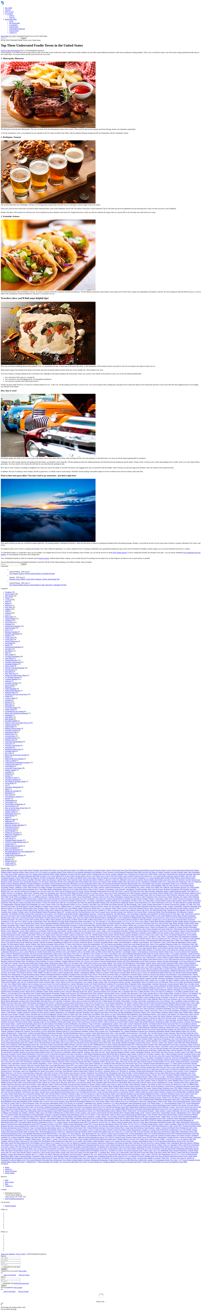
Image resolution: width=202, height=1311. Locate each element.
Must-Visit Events (164, 999)
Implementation (182, 967)
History (33, 935)
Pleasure (40, 955)
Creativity (112, 986)
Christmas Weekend (111, 900)
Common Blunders (11, 679)
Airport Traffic (179, 933)
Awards (3, 967)
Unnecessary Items (56, 1035)
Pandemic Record (82, 895)
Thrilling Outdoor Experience (112, 997)
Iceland (62, 993)
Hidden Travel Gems (84, 995)
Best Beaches (65, 904)
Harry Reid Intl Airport (137, 1041)
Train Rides (9, 717)
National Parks (10, 692)
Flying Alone (167, 931)
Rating (158, 1052)
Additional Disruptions (177, 970)
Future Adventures (95, 1024)
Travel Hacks (147, 1016)
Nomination (39, 914)
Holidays (8, 636)
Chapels (60, 972)
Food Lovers (82, 1029)
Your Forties (174, 1044)
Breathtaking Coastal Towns (66, 1016)
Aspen (88, 965)
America (93, 946)
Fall (103, 883)
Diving (87, 976)
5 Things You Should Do (105, 914)
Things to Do (173, 982)
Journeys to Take (110, 1014)
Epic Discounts (174, 1048)
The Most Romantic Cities (132, 904)
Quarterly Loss (11, 908)
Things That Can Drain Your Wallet (83, 1001)
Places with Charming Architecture (16, 713)
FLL (69, 1048)
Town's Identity (54, 1006)
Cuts (125, 929)
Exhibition (46, 959)
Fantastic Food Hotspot (55, 1024)
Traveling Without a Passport (115, 1037)
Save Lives (90, 955)
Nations (104, 970)
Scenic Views (26, 989)
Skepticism (28, 942)
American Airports (172, 876)
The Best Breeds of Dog (86, 912)
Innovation (66, 883)
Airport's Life (71, 887)
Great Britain (9, 766)
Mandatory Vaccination (42, 883)
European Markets (191, 972)
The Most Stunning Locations (183, 902)
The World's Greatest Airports (134, 1003)
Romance (145, 952)
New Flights (155, 887)
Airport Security (87, 1044)
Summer (8, 776)
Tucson (22, 1029)
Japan (73, 988)
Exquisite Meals (125, 972)
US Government (97, 933)
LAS (78, 870)
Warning (117, 935)
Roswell (24, 927)
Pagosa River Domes (32, 1050)
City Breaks (30, 1005)
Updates (36, 980)
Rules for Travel (68, 889)
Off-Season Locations (125, 967)
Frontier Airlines (87, 919)
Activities (127, 982)
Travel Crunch (103, 893)
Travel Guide (9, 594)
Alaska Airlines (27, 1022)
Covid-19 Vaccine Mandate (44, 895)
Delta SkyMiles (89, 1050)
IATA (94, 876)
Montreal (169, 1016)
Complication (99, 900)
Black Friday (9, 617)
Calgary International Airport (87, 1046)
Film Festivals (127, 1025)
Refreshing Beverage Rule (177, 1003)
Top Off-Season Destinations (113, 1003)
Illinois (48, 936)
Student (186, 940)
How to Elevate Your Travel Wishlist (13, 1006)
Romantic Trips (28, 936)
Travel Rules (9, 802)
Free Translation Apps (52, 893)
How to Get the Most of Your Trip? (16, 808)
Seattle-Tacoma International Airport (13, 1046)
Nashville (80, 1052)
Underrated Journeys (8, 946)
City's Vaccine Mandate (128, 887)
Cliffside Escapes (31, 1046)
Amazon (9, 893)
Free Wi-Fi (9, 970)
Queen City (92, 923)
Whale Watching (106, 1056)
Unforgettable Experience (128, 1027)
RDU (61, 959)
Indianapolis (66, 1005)
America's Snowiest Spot (151, 974)
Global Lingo (9, 865)
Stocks (35, 899)
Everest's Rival (36, 989)
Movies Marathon (192, 1018)
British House (87, 980)
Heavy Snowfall (129, 906)
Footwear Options (97, 1022)
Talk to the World (65, 893)
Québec (163, 1016)
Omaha (83, 874)
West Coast (40, 950)
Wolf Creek (151, 889)
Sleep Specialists (170, 1020)
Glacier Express (190, 997)
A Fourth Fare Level (158, 919)
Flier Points (100, 969)
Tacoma (78, 876)
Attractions (181, 874)
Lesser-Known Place (78, 978)
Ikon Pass (67, 1050)
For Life (128, 921)
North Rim (115, 1056)
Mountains (8, 706)
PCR (116, 876)
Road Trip (110, 925)
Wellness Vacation (31, 955)
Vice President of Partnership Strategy (66, 914)
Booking (34, 1003)
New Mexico (17, 927)
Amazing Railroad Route (125, 980)
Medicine (155, 999)
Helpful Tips (29, 878)
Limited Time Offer (24, 988)
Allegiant (17, 904)
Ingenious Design (167, 1012)
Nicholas (114, 881)
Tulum (11, 1041)
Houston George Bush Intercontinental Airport (35, 1052)
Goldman (40, 899)
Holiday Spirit (102, 1020)
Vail (91, 965)
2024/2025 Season (77, 1050)
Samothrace (162, 1027)
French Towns (90, 957)
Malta (108, 1027)
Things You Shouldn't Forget (135, 969)
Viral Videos (9, 658)
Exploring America (137, 1010)
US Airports (90, 900)
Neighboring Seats (119, 933)
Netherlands (196, 1056)
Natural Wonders (10, 810)
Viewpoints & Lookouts (13, 796)
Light (8, 1012)
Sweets (107, 912)
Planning (181, 923)
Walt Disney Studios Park (157, 1050)
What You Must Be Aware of (191, 969)
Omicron (8, 681)
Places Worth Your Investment (54, 1044)
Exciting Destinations (70, 1024)
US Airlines (94, 893)
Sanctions (176, 885)
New (139, 881)
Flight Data (177, 893)
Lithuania (145, 1025)
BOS (97, 1048)
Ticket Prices (189, 914)
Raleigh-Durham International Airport (167, 965)
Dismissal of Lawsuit (129, 895)
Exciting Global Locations (46, 1012)
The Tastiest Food (47, 929)
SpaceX (124, 927)
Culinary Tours (118, 1024)
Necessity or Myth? (93, 1008)
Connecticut (97, 991)
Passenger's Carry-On (186, 881)
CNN (18, 972)
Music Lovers (97, 980)
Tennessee (87, 1052)
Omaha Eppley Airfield (25, 1033)
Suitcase (63, 1041)
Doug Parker (17, 980)
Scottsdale (67, 1029)
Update (76, 889)
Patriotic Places (190, 957)
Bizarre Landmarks (20, 970)
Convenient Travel (143, 925)
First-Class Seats (128, 881)
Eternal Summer (25, 1018)
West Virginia (146, 929)
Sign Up (12, 17)
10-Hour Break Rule (8, 889)
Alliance (109, 899)
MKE (48, 919)
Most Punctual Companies (139, 893)
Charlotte (73, 967)
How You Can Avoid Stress (108, 967)
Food (45, 899)
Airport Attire (68, 1042)
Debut (112, 1054)
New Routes (57, 887)
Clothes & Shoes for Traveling (113, 1022)
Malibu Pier (170, 1027)
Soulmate (37, 936)
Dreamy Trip (80, 989)
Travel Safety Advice (94, 931)
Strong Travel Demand (180, 988)
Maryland (44, 1001)
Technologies (50, 878)
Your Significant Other (92, 989)
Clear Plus (78, 1044)
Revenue (184, 887)
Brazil (19, 986)
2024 (120, 1018)
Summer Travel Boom (26, 925)
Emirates (134, 946)
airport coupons (44, 558)
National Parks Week (40, 921)
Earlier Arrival (113, 995)
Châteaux (25, 986)
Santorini (108, 959)
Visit (196, 944)
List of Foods (112, 893)
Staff (38, 1056)
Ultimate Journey (181, 1037)
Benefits (82, 1027)
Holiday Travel (59, 895)
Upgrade (50, 978)
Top (91, 969)
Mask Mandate (84, 914)
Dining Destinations (28, 1054)
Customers (4, 1058)
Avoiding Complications (44, 948)
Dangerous (60, 927)
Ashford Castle (65, 1006)
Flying (20, 993)
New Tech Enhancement (179, 1039)
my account (9, 14)
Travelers (62, 891)
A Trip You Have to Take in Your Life (165, 917)
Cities (190, 872)
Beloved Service (158, 959)
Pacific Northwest (47, 989)
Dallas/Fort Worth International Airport (23, 1044)
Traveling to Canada (179, 1016)
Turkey (163, 936)
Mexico (69, 953)
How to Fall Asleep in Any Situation (69, 1018)
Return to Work (138, 919)
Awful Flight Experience (148, 961)
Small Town (160, 988)
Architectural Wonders (92, 999)
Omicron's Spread (102, 906)
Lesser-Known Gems (129, 1006)
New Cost (149, 1048)
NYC (165, 881)
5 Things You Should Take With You (53, 902)
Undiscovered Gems (12, 764)
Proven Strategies (177, 1050)
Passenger (74, 880)
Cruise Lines (9, 637)
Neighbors (175, 931)
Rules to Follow (164, 953)
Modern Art (151, 950)
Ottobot (196, 899)
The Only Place (175, 914)
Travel (97, 912)
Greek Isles (59, 1003)
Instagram (56, 999)
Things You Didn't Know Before (16, 675)
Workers (41, 963)
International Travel (11, 814)
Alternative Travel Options (91, 953)
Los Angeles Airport (54, 872)
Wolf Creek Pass (14, 1018)
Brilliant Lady (179, 1056)
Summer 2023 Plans (123, 961)
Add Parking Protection (17, 29)
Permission (147, 919)
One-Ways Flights (101, 1001)
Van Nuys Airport (157, 1042)
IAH (52, 1052)
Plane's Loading (169, 891)
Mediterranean (162, 946)
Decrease (19, 908)
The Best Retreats (45, 1042)
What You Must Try (55, 1020)
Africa (193, 1003)
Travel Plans (11, 972)
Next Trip (83, 899)
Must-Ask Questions (69, 995)
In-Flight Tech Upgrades (145, 1054)
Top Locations (112, 970)
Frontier (30, 910)
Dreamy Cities (156, 1014)
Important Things (31, 1024)
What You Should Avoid (149, 982)
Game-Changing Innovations (99, 1012)
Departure (4, 961)
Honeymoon (42, 1037)
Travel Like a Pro (128, 999)
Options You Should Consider (124, 955)
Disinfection (160, 902)
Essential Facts (143, 1031)
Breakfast (124, 883)
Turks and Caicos (6, 1014)
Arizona (36, 984)
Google (37, 925)
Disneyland (189, 870)
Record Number (142, 899)
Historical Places (92, 1010)
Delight (40, 972)
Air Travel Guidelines (54, 961)
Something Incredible (162, 1022)
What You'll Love (100, 1018)
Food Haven (144, 1005)
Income (143, 970)
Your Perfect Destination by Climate (19, 1008)
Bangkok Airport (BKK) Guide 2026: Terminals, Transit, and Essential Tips (34, 579)
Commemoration (106, 1024)
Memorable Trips (6, 1035)
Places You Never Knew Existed (16, 755)
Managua (169, 944)
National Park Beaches (12, 690)
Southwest (11, 961)
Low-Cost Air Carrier (44, 891)
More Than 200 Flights (100, 904)
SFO (102, 944)
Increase (66, 969)
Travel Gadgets (25, 1020)
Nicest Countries (48, 955)
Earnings (170, 988)
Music (7, 789)
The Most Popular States (88, 1035)
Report (100, 935)
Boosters (152, 891)
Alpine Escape (44, 1050)
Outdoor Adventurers (39, 970)
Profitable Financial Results (31, 933)
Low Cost (13, 891)
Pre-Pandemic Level (24, 895)
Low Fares (106, 919)
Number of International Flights (16, 899)
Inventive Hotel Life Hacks (105, 923)
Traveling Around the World (87, 938)
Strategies (98, 997)
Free (156, 980)
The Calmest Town (66, 940)
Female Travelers (44, 982)
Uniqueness (16, 1020)
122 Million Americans (39, 897)
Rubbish (73, 952)
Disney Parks (9, 666)
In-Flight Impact (71, 1008)
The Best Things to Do (51, 917)
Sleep (197, 997)
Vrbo (185, 1050)
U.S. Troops (150, 878)
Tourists (86, 891)
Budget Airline (20, 1050)
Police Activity (93, 889)
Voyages (4, 1052)
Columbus (74, 1029)
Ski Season (8, 651)
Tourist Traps (9, 844)
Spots (120, 950)
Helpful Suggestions (142, 1037)
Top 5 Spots (151, 902)
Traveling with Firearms (13, 662)
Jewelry (84, 927)
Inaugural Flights (191, 995)
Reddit (139, 1006)
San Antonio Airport (167, 933)
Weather (34, 1008)
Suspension (170, 963)
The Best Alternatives (129, 965)
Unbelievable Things (64, 1022)
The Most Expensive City (116, 921)
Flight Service (191, 948)
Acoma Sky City (110, 940)
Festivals (60, 1014)
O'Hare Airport (67, 872)
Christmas (8, 620)
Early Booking (115, 1027)
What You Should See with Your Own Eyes (64, 1027)
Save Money (93, 880)
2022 (70, 899)
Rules (179, 969)
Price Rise (142, 1048)
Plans (77, 910)
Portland (120, 878)
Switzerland (119, 1029)
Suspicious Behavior (8, 885)
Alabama (170, 989)
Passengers (150, 897)
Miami (46, 963)
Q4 (163, 904)
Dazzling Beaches (93, 967)
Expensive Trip (18, 881)
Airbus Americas (176, 900)
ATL (26, 1042)
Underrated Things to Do (104, 988)
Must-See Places (181, 1033)
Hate (132, 991)
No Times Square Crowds (151, 900)
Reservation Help (11, 19)
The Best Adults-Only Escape (77, 931)
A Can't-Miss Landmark (181, 991)
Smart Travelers (148, 993)
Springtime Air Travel (39, 978)
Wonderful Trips (148, 923)
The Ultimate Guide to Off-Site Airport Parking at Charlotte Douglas (32, 573)
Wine (132, 936)
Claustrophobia (136, 982)
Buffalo (3, 950)
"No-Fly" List (12, 910)
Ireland (145, 959)
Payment (128, 923)
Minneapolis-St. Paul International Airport (26, 974)
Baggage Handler (181, 891)
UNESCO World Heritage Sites (15, 842)
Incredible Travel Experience (128, 1033)
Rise (142, 891)
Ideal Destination (164, 1044)
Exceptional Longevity (189, 1024)
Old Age (23, 982)
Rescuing (38, 880)
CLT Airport (65, 967)
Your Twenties (6, 1039)
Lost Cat (178, 883)
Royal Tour (151, 1029)
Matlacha (152, 988)
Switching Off (111, 984)
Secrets (107, 874)
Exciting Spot (182, 982)
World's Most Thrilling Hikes (183, 1012)
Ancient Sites (137, 976)
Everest (49, 984)
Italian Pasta (183, 984)
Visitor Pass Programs (48, 880)
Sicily (129, 1016)
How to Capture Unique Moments (137, 988)
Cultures (138, 1018)
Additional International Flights (136, 953)
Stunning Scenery (59, 991)
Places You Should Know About (111, 999)
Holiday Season (165, 900)
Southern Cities (100, 1005)
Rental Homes (10, 815)
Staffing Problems (132, 933)
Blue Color (16, 916)
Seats (10, 916)
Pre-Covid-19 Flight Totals (163, 923)
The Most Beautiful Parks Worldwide (162, 910)
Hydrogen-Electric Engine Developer (92, 940)
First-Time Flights (118, 1039)
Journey (154, 963)
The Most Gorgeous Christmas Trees (182, 1022)
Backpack (173, 974)
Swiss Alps (60, 1050)
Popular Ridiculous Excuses (93, 916)
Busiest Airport (80, 965)
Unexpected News (87, 1018)
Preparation (56, 993)
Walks (149, 999)
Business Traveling (11, 632)
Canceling (44, 906)
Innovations (9, 671)
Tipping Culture (10, 812)
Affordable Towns (179, 989)
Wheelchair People (86, 993)
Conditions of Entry (20, 887)
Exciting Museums (95, 917)
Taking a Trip (106, 931)
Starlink (175, 921)
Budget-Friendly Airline (31, 1058)
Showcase (56, 1041)
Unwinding (97, 942)
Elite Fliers (173, 969)
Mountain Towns (27, 940)
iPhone (94, 883)
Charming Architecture (76, 935)
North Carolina (81, 967)
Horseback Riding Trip (14, 948)
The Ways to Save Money (140, 921)
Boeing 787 (60, 912)
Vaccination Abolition (45, 887)
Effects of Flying (41, 1031)
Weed (98, 936)
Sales (7, 653)
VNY (165, 1042)
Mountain (18, 989)
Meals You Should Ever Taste (153, 931)
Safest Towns (76, 897)
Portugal (47, 946)
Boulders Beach (6, 991)
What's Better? (126, 1001)
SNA (109, 1042)
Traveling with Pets (11, 683)
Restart (143, 944)
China (37, 1005)
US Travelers (62, 900)
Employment (33, 963)
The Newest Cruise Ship (157, 1056)
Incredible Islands (11, 738)
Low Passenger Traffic (108, 908)
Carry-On (55, 1037)
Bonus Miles (137, 872)
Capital (190, 953)
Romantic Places (164, 1035)
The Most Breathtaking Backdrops (129, 1012)
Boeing (29, 899)
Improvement (157, 904)
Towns (99, 946)
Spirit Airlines (98, 919)
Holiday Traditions (129, 1018)
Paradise (151, 989)
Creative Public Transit (64, 976)
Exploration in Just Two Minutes (64, 989)
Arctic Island (171, 950)
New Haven (88, 991)
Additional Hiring (144, 946)
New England (140, 938)
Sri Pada (190, 1027)
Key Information (75, 927)
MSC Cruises (191, 1050)
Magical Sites (54, 959)
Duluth (140, 1027)
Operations (194, 952)
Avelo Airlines (194, 895)
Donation (78, 955)
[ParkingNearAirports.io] (14, 4)
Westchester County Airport (102, 1041)
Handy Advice (194, 1014)
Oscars (50, 1041)
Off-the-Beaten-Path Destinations (127, 1014)
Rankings (88, 933)
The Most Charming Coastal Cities (177, 980)
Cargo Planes (43, 889)
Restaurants (56, 899)
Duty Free (175, 1008)
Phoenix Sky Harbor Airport (46, 935)
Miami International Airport (97, 1054)
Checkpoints (85, 906)
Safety (125, 1024)
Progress (17, 942)
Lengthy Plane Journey (143, 1042)
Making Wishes (181, 1031)
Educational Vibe (11, 732)
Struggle (142, 978)
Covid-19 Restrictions (124, 917)
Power (83, 933)
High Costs (100, 876)
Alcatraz (81, 1005)
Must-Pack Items (141, 1044)
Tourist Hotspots (179, 978)
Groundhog (30, 880)
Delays (3, 899)
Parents (182, 957)
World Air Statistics (102, 878)
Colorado (130, 876)
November (18, 889)
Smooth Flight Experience (39, 1020)
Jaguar (150, 959)
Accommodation (56, 995)
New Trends (9, 654)
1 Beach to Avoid (188, 938)
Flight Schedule (133, 1048)
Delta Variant (45, 885)
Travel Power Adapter (165, 897)
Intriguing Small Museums (18, 1027)
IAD (100, 1050)
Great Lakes (5, 1041)
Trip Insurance (10, 670)
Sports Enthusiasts (160, 986)
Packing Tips (79, 961)
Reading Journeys (82, 1016)
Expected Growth (191, 950)
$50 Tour (178, 1024)
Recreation (85, 959)
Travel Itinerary (83, 1024)
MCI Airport (78, 980)
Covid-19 (8, 600)
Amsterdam (188, 1056)
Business (18, 961)
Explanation (125, 974)
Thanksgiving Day (11, 660)
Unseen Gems (89, 1005)
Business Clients (38, 893)
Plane (64, 880)
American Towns (29, 1031)
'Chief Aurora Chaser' (14, 1048)
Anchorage (135, 1005)
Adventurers (153, 1024)
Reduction (182, 948)
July (171, 995)
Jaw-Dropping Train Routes (63, 929)
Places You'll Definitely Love (38, 986)
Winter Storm (134, 978)
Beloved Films (59, 944)
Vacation (197, 961)
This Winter (5, 897)
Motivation (87, 963)
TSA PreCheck (43, 881)
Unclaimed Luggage (145, 933)
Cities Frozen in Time (109, 980)
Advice (82, 988)
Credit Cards (9, 863)
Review (71, 970)
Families (171, 957)
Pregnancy (14, 876)
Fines (156, 897)
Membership (98, 1044)
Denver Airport (113, 938)
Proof (80, 919)
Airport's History (11, 933)
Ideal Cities (18, 1003)
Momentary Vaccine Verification (81, 883)
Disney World (5, 876)
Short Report (19, 976)
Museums (8, 687)
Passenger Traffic (70, 895)
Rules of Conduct (157, 872)
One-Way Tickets (104, 1052)
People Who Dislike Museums (145, 1022)
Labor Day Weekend (119, 880)
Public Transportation (144, 984)
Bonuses (122, 872)
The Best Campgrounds (35, 927)
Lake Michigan (163, 982)
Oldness (129, 1005)
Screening (92, 906)
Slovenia (90, 1029)
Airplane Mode (168, 993)
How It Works (107, 1044)
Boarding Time (120, 923)
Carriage (90, 927)
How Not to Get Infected (168, 935)
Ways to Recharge (84, 1022)
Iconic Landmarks (11, 848)
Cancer (84, 955)
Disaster (76, 972)
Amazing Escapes (160, 1005)
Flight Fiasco (79, 1003)
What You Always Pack (71, 1035)
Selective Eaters (154, 1037)
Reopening (93, 891)
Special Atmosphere (47, 944)
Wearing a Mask (43, 908)
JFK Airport (9, 596)
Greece (9, 931)
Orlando (196, 870)
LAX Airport (43, 872)
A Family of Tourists (112, 910)
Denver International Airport (94, 1042)
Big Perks (19, 1022)
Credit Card (173, 1046)
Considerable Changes (129, 952)
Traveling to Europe (174, 946)
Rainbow (146, 942)
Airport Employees (11, 641)
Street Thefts (165, 929)
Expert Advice (89, 1003)
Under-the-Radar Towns (111, 993)
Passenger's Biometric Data (192, 906)
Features (182, 876)
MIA (108, 1054)
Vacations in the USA (25, 874)
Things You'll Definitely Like (10, 982)
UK (176, 997)
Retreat (184, 1005)
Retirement (8, 793)
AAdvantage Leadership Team (140, 914)
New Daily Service (57, 957)
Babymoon (21, 876)
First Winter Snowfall (116, 904)
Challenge (32, 931)
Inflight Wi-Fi (59, 876)
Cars (72, 885)
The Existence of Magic (70, 919)
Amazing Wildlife (78, 916)
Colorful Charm (82, 1039)
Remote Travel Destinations (138, 902)
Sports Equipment (28, 889)
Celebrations (181, 1018)
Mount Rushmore (192, 1042)
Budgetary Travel (101, 872)
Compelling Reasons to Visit (158, 1025)
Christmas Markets (112, 1018)
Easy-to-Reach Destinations (47, 1014)
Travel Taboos (110, 1005)
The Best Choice (160, 950)
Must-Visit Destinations (182, 936)
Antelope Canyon (27, 984)
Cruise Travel (127, 1050)
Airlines (7, 609)
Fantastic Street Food (136, 931)
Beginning (103, 965)
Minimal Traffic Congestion (22, 1035)
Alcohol (123, 936)
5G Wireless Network (12, 677)
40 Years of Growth (81, 923)
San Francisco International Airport (116, 944)
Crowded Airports (194, 986)
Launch (124, 908)
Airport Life (143, 874)
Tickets (160, 881)
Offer (94, 969)
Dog (101, 948)
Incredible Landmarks (68, 974)
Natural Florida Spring (57, 1046)
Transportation (10, 800)
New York (8, 607)
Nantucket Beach (32, 982)
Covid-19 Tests (109, 876)
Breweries (25, 963)
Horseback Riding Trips (13, 749)
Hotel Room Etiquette (55, 1033)
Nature (7, 598)
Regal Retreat (75, 1006)
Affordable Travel (29, 993)
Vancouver (130, 1020)
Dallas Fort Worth (86, 870)
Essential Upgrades (176, 1054)
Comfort (18, 1024)
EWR (179, 1042)
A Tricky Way (9, 923)
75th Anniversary (101, 899)
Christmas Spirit (38, 1022)
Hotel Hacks (47, 995)
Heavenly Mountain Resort (75, 991)
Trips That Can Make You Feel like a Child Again (89, 929)
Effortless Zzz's (6, 999)
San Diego (164, 1046)
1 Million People (65, 906)
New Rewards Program (161, 1048)
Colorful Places (68, 933)
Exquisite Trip (172, 1029)
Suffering (43, 961)
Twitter (35, 972)
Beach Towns (66, 978)
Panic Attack (164, 908)
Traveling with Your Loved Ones (16, 694)
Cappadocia (170, 936)
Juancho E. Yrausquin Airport (133, 1035)
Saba (120, 1035)
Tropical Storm (106, 881)
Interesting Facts (89, 872)
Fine (136, 881)
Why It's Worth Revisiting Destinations (39, 999)
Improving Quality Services (88, 910)
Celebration (91, 899)
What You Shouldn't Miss (154, 969)
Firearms (151, 899)
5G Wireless (127, 899)
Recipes (83, 1020)
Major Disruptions (130, 984)
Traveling (8, 649)
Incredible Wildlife (11, 721)
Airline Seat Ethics (189, 1001)
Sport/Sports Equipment (13, 647)
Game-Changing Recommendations (154, 1006)
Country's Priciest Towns (111, 957)
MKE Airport (179, 963)
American (95, 897)
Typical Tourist (46, 1025)
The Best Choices (94, 1016)
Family (174, 1018)
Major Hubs (56, 948)
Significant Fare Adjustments (117, 1020)
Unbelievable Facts (98, 874)
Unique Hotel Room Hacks (101, 1033)
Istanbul (172, 1031)
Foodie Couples (98, 982)
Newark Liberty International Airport (77, 1056)
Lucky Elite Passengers (171, 959)
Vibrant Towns (72, 1039)
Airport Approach (173, 984)
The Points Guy (11, 967)
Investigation (175, 889)
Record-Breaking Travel (20, 969)
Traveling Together (176, 872)
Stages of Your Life (193, 1037)
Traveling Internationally (170, 961)
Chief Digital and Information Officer (178, 942)
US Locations (175, 953)
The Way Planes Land (116, 906)
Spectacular (163, 984)
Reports (143, 885)
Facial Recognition (141, 889)
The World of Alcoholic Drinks (15, 781)
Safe (2, 963)
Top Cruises (12, 965)
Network (30, 972)
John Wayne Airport (130, 878)
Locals (29, 967)
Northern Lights (23, 912)
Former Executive (7, 980)
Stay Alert (40, 1044)
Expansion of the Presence (63, 916)
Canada (143, 904)
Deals (96, 1052)
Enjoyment (70, 1054)
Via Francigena (12, 993)
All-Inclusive (185, 944)
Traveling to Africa (103, 1006)
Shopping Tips (178, 897)
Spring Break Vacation (30, 997)
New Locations (96, 1025)
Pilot (181, 889)
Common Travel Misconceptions (49, 997)
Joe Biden (193, 889)
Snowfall (4, 906)
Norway (52, 1003)
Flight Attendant (180, 910)
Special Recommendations (14, 742)
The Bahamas (30, 961)
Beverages (137, 989)
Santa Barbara (142, 1046)
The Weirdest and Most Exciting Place (22, 914)
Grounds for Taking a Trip (182, 993)
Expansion (19, 965)
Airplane (14, 912)
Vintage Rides (39, 1006)
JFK (129, 870)
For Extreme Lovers (159, 895)
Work (107, 902)
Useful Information (86, 1041)
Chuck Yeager (21, 959)
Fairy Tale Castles (72, 946)
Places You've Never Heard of (64, 955)
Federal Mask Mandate (157, 921)
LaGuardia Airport (179, 870)
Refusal (102, 902)
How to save (9, 12)
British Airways (69, 910)
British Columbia (146, 1020)
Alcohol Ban (27, 881)
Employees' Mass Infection (10, 902)
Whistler (137, 1020)
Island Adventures (179, 995)
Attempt (159, 961)
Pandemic (18, 885)
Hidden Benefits (69, 1044)
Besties (17, 946)
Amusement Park (172, 874)
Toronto (149, 904)
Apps (7, 601)
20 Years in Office (140, 897)
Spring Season (5, 1024)
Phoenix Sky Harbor (36, 952)
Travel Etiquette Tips (73, 902)
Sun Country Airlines (143, 887)
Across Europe (10, 736)
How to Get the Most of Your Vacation (120, 976)
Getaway (181, 997)
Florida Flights (189, 923)
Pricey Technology (78, 999)
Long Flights (90, 997)
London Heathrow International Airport (33, 916)
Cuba (187, 895)
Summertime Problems (27, 957)
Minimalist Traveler (82, 984)
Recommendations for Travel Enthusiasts (18, 851)
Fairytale (104, 976)
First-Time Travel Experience (16, 1005)
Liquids (36, 923)
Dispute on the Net (72, 891)
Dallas (164, 876)
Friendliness (45, 1056)
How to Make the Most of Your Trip (146, 991)
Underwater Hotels (154, 912)
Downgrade (57, 978)
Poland (59, 936)
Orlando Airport (6, 872)
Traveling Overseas (11, 730)
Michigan (172, 1037)
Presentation (191, 916)
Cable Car (80, 952)
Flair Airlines (21, 891)
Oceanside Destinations (112, 883)
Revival (182, 959)
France (82, 957)
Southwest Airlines (34, 885)
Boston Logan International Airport (83, 1048)
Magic (13, 1024)
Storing (3, 908)
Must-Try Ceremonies (18, 999)
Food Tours (183, 961)
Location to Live (94, 978)
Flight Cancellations (20, 897)
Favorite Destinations (59, 1039)
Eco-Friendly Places (72, 1041)
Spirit (35, 910)
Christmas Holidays (11, 664)
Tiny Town (7, 984)
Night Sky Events (55, 1056)
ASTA (173, 880)
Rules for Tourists (153, 953)
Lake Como (181, 999)
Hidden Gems (9, 836)
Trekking (196, 1012)
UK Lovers (104, 953)
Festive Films (10, 1025)
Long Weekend (128, 912)
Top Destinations (38, 946)
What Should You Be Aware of (184, 929)
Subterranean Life (11, 823)
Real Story (14, 1039)
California (120, 874)
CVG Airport (25, 900)
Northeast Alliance (129, 916)
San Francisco (55, 988)
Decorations (94, 1020)
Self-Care (75, 1022)
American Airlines (18, 872)
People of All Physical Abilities (132, 997)
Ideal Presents (162, 1024)
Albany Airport (106, 870)
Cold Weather (171, 1014)
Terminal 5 (50, 916)
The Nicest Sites (59, 986)
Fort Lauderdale (160, 944)
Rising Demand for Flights (73, 921)
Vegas (168, 974)
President (186, 889)
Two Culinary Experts (25, 921)
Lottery (81, 963)
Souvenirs (63, 917)
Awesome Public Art (114, 974)
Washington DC (11, 1033)
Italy (171, 929)
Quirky (151, 908)
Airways (89, 876)
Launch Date (169, 1056)
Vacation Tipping (123, 995)
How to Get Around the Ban (24, 923)
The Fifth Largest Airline (45, 910)
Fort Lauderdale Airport (71, 881)
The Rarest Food (164, 914)
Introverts (79, 944)
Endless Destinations (38, 1018)
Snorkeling (8, 715)
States (185, 872)
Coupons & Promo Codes (9, 988)
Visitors (122, 1056)
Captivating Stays (65, 999)
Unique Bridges (156, 1012)
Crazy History (123, 925)
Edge (105, 982)
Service (113, 948)
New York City (77, 953)
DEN (105, 1042)
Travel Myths (9, 783)
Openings (174, 999)
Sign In (11, 15)
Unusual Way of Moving (127, 910)
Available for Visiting (175, 927)
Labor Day (8, 743)
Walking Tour (71, 917)
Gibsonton (10, 1031)
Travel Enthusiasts (145, 1014)
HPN (113, 1041)
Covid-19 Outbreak (45, 967)
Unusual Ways (186, 946)
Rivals (22, 942)
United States (91, 878)
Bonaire (15, 1014)
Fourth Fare (64, 899)
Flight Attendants (10, 689)
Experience (49, 942)
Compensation (84, 972)
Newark (152, 870)
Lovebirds (11, 989)
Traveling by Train (154, 936)
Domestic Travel (149, 1052)
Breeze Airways (95, 976)
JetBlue (120, 881)
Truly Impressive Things (158, 942)
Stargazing (196, 902)
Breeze (83, 876)
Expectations (87, 921)
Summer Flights (147, 1039)
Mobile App (132, 925)
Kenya (188, 1003)
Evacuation (113, 878)
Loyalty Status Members (164, 916)
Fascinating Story (185, 1048)
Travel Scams (9, 685)
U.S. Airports (75, 906)
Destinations (127, 950)
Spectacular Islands (126, 959)
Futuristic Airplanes (39, 942)
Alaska (29, 970)
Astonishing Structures (74, 1012)
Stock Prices (137, 891)
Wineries (107, 936)
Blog (7, 36)
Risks (120, 899)
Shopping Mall (31, 876)
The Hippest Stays (183, 1014)
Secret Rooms (153, 893)
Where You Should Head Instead (153, 972)
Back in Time (158, 993)
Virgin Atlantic (29, 976)
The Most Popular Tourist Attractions (163, 1033)
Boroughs (34, 1014)
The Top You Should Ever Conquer (64, 984)
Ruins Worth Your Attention (14, 759)
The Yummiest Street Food (189, 965)
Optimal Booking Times (24, 1010)
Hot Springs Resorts (129, 986)
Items (146, 1008)
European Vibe (75, 993)
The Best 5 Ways (136, 900)
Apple (99, 883)
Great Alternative (83, 969)
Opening (182, 904)
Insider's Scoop (34, 1042)
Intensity (14, 1012)
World (66, 970)
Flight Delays (83, 889)
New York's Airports (97, 887)
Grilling (38, 1025)
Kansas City (64, 980)
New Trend (55, 891)
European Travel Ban (193, 874)
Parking (177, 878)
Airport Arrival (110, 1035)
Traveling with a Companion (120, 991)
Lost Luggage (88, 982)
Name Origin (10, 976)
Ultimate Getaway (25, 1014)
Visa (134, 1050)
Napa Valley (141, 965)
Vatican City (95, 995)
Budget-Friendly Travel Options (104, 1029)
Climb (26, 931)
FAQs (11, 21)
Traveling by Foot (11, 778)
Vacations (8, 592)
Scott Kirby (189, 970)
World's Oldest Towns (166, 952)
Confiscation (159, 899)
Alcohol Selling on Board (185, 908)
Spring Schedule (71, 948)
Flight (171, 908)
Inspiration (154, 914)
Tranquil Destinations (59, 1008)
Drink (129, 936)
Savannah (12, 1054)
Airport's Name (26, 935)
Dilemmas (182, 1008)
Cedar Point (162, 874)
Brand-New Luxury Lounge (19, 952)
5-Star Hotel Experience (58, 1054)
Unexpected (120, 984)
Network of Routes (80, 970)
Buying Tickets (22, 910)
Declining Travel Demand (110, 946)
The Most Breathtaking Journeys (73, 1033)
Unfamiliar (155, 984)
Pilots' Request (33, 887)
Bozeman (114, 1052)
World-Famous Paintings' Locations (180, 1006)
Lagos (198, 1054)
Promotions (129, 872)
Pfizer (121, 891)
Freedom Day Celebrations (113, 927)
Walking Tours (10, 740)
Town (86, 935)
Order (129, 993)
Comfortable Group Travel (155, 1001)
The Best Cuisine (191, 959)
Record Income (108, 935)
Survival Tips (146, 872)
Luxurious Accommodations (103, 955)
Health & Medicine (11, 853)
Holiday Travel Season (114, 963)
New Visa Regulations (112, 1031)
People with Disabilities (154, 885)
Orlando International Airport (122, 1044)
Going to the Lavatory (152, 935)
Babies (146, 870)
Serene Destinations (43, 1035)
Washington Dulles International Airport (31, 1039)
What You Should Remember (90, 902)
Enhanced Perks (150, 916)
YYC (99, 1046)
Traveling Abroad (116, 912)
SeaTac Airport (70, 876)
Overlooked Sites (78, 976)
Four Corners (30, 1006)
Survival (142, 935)
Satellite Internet (65, 923)
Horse (24, 948)
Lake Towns (9, 838)
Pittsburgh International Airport (53, 969)
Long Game (122, 953)
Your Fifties (190, 1052)
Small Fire (197, 881)
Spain (80, 880)
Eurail (67, 993)
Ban (177, 904)
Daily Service (150, 944)
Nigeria (3, 1056)
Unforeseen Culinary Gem (188, 1044)
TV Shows (68, 944)
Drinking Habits (110, 989)
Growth (187, 933)
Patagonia (194, 993)
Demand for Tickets (97, 885)
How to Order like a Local (125, 989)
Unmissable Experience (175, 1041)
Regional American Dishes (71, 1020)
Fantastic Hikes (141, 950)
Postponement (102, 891)
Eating (25, 967)
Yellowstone (165, 925)
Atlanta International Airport (15, 1042)
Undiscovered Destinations (122, 942)
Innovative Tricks (137, 993)
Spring (29, 978)
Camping (8, 700)
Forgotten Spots (10, 751)
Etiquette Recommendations (160, 970)
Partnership (140, 895)
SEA (198, 1044)
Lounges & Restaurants (112, 887)
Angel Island (74, 1005)
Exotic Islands (20, 1025)
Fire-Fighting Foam (148, 883)
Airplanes (8, 624)
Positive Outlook (155, 925)
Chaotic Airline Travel (53, 904)
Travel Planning (10, 831)
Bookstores (23, 950)
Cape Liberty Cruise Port (111, 1050)
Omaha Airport (37, 874)
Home (3, 36)
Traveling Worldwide (41, 938)
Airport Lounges (10, 725)
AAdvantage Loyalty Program (115, 889)
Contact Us (13, 32)
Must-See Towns (136, 972)
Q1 (165, 988)
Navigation (184, 986)
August (145, 997)
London (47, 988)
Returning (145, 906)
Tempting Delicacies (68, 961)
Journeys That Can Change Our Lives (17, 723)
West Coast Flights (17, 997)
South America (114, 972)
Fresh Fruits (113, 1012)
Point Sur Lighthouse (165, 991)
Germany (15, 963)
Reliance (167, 1001)
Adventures (9, 747)
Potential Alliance (125, 946)
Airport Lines (31, 948)
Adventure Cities (81, 1010)
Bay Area (19, 978)
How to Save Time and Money (169, 1010)
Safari (7, 817)
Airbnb (24, 1003)
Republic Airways (188, 883)
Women (167, 995)
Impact (40, 976)
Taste (182, 914)
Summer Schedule (151, 978)
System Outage (136, 970)
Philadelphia (10, 950)
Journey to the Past (105, 1010)
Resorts (7, 798)
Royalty (144, 1029)
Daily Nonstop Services (37, 919)
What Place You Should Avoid (175, 972)
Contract (130, 927)
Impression (183, 953)
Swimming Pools (99, 1037)
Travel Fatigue (81, 997)
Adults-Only (177, 944)
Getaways (133, 1046)
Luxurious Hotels (69, 1003)
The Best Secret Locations (143, 955)
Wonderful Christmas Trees (66, 965)
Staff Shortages (98, 927)
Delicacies (190, 961)
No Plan (93, 988)
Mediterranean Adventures (14, 846)
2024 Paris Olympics (167, 1052)
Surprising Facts (133, 874)
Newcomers (115, 959)
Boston (3, 883)
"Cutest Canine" (93, 948)
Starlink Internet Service (142, 927)
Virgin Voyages (143, 1056)
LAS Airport (96, 870)
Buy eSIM (8, 8)
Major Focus (164, 1037)
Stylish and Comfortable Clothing (65, 1052)
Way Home (54, 946)
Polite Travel (100, 1035)
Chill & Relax (9, 726)
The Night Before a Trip (122, 914)
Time (117, 1035)
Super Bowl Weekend (31, 965)
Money (145, 912)
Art (6, 785)
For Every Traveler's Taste (84, 904)
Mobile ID (131, 929)
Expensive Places (173, 948)
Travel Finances (10, 806)
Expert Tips (156, 1016)
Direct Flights (161, 963)
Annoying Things (82, 917)
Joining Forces (59, 910)
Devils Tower (5, 1044)
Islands (15, 895)
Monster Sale (5, 891)
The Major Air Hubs (50, 972)
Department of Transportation (27, 1056)
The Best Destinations (12, 656)
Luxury (145, 936)
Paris (116, 891)
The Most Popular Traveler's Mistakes (28, 906)
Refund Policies (11, 1056)
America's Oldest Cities (70, 1014)
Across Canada (10, 698)
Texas (53, 876)
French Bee (111, 891)
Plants (102, 936)
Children (165, 957)
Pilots (23, 961)
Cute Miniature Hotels (97, 959)
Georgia (18, 1054)
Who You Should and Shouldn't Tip (141, 995)
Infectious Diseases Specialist (40, 900)
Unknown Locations (102, 972)
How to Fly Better (147, 967)
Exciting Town (121, 969)
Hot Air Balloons (37, 1010)
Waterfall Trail (156, 929)
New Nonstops (31, 891)
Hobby (52, 982)
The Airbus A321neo (22, 919)
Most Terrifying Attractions (176, 895)
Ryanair (60, 881)
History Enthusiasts (123, 970)
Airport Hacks (153, 952)
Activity (58, 982)
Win (136, 929)
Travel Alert (9, 639)
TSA (33, 895)
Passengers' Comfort (77, 925)
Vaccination (9, 643)
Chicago (43, 936)
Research (145, 976)
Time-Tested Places (85, 1014)
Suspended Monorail (40, 1033)
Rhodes (48, 1037)
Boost (63, 982)
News (7, 630)
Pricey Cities (114, 1033)
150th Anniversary (186, 925)
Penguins (189, 989)
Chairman (25, 980)
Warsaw (54, 936)
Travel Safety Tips (145, 1033)
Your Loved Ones (137, 923)
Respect (134, 1016)
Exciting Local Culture (99, 963)
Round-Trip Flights (114, 1001)
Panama (64, 887)
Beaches (8, 702)
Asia (187, 1031)
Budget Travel (106, 991)
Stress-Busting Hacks (44, 1008)
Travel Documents (11, 707)
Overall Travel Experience (74, 982)
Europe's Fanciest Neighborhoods (105, 961)
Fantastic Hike (137, 959)
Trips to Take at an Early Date (110, 1008)
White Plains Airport (122, 1041)
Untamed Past (18, 1031)
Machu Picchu (30, 991)
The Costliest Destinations (129, 1031)
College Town (179, 940)
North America (116, 936)
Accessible (161, 980)
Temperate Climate (27, 938)
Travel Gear (168, 902)
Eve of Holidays (41, 931)
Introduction (140, 916)
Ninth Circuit (122, 876)
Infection (157, 908)
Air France (128, 1039)
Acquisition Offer (13, 925)
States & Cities (10, 628)
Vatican (50, 986)
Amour (156, 1035)
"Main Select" (28, 893)
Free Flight (123, 957)
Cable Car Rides (10, 760)
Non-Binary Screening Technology (165, 967)
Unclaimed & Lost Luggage (14, 711)
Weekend (8, 774)
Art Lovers (42, 984)
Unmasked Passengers (51, 923)
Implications (159, 891)
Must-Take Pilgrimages (12, 850)
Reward (14, 921)
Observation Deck (173, 881)
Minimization (135, 961)
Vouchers (158, 883)
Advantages (11, 1022)
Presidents (48, 1039)
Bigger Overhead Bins (49, 1048)
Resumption (57, 967)
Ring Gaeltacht (98, 993)
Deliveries (195, 897)
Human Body (81, 1008)
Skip (186, 978)
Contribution (86, 946)
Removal (23, 972)
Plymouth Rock (95, 1056)
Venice (146, 880)
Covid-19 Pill (127, 891)
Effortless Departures (128, 1042)
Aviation (134, 899)
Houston (162, 974)
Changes (101, 889)
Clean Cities (66, 952)
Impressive (29, 946)
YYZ (128, 1046)
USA (49, 876)
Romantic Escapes (43, 1046)
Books (7, 603)
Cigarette (59, 880)
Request (115, 899)
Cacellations (54, 885)
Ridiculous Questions (26, 883)
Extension (93, 914)
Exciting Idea (193, 980)
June (92, 1052)
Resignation (119, 897)
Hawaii (81, 891)
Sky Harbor (9, 957)
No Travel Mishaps (50, 1022)
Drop (8, 938)
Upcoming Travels (189, 1054)
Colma (116, 925)
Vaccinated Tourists (7, 887)
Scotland (38, 993)
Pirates (54, 976)
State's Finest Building (33, 1001)
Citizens (24, 885)
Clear (90, 1039)
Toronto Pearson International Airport (113, 1046)
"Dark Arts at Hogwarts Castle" (76, 950)
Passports (77, 933)
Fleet (27, 904)
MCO (134, 1044)
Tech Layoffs (47, 976)
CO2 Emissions (18, 893)
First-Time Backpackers (169, 912)
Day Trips (8, 753)
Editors (19, 967)
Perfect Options (129, 1022)
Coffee (102, 989)
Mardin (167, 1031)
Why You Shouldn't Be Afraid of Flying (28, 929)
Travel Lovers (89, 961)
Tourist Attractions (15, 1016)
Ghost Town (8, 874)
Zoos (41, 870)
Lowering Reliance (136, 974)
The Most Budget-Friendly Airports (18, 944)
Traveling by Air (6, 921)
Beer (20, 963)
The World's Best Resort (98, 984)
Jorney (102, 995)
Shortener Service (125, 938)
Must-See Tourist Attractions (14, 825)
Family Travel (9, 709)
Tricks (194, 955)
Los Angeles (157, 876)
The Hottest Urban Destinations (178, 1025)
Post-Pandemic (87, 897)
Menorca (198, 1022)
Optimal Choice (153, 1044)
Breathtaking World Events (63, 942)
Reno (39, 1024)
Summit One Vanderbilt (149, 881)
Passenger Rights (48, 874)
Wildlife (140, 1016)
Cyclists (151, 1005)
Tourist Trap (73, 969)
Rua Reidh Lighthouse (173, 1005)
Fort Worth (10, 942)
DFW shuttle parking (120, 553)
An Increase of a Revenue (174, 919)
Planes (42, 923)
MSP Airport (120, 948)
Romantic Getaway (30, 1037)
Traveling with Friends (12, 745)
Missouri (71, 980)
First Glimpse (179, 950)
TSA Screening (73, 963)
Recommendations (50, 950)
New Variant (173, 899)
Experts (130, 1024)
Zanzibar (47, 1016)
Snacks (87, 988)
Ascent (21, 931)
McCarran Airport (70, 870)
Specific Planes (63, 1048)
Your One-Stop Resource (22, 1041)
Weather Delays (107, 1039)
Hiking (7, 757)
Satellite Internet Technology (187, 921)
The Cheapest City (102, 921)
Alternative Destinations (13, 787)
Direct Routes (116, 1042)
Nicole (37, 961)
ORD (183, 1042)
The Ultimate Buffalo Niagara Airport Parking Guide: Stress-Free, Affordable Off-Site (37, 585)
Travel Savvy (154, 1010)
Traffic (40, 969)
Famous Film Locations (97, 1031)
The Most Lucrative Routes (72, 959)
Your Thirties (162, 1041)
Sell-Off (76, 885)
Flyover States (105, 978)
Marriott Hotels (133, 883)
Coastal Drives (111, 929)
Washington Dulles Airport (17, 880)
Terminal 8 (101, 910)
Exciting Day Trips (131, 948)
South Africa (148, 895)
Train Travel (5, 1016)
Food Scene (171, 1024)
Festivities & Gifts (11, 827)
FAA (139, 883)
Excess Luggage (54, 906)
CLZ (121, 1050)
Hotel (192, 944)
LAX (7, 615)
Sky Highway (160, 1020)
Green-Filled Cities (57, 1042)
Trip (177, 880)
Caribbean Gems (137, 942)
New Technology (115, 895)
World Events (9, 734)
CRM (7, 611)
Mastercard (75, 893)
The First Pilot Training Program (138, 908)
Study (127, 1056)
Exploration (61, 938)
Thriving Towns (120, 1005)
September (194, 936)
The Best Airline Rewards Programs (156, 1003)
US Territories (130, 1037)
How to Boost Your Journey (33, 995)
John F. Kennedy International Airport (13, 953)
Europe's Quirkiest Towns (145, 986)
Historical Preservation (124, 940)
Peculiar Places (139, 980)
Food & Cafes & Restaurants (10, 50)
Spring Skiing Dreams (179, 916)
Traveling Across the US (42, 940)
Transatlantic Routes (168, 883)
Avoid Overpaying (185, 955)
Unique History (148, 1035)
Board (31, 980)
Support (148, 963)
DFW (25, 978)
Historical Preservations (13, 728)
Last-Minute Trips (98, 1014)
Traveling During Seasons (13, 840)
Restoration (192, 967)
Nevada (44, 1024)
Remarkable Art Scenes (37, 904)
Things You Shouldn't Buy (159, 927)
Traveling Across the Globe (15, 1037)
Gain (93, 921)
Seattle (15, 874)
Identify (63, 931)
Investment (87, 925)
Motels (172, 878)
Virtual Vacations (33, 870)
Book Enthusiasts (57, 1029)
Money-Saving (157, 948)
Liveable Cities (46, 1029)
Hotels (7, 645)
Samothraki (154, 1027)
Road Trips (8, 704)
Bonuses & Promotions (12, 626)
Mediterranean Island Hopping (142, 917)
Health (77, 988)
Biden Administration (55, 889)
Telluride (95, 935)
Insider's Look (172, 1042)
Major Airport (136, 1039)
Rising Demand (16, 938)
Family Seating (149, 980)
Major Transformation (120, 1016)
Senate (11, 897)
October (3, 1005)
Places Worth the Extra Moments (33, 1016)
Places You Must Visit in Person (87, 974)
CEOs (30, 897)
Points (10, 1058)
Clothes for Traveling (12, 832)
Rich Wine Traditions (94, 970)
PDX (57, 1058)
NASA (107, 895)
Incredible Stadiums (173, 986)
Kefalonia (145, 989)
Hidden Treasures (116, 1006)
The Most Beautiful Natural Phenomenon (42, 912)
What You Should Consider (132, 1029)
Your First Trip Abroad (68, 997)
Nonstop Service (6, 969)
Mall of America (41, 876)
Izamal (47, 1006)
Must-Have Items (61, 878)
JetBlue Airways (195, 893)
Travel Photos (39, 917)
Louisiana (157, 1054)
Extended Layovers (186, 1010)
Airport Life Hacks (172, 955)
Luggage (113, 874)
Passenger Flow (6, 974)
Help (175, 908)
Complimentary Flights (47, 1058)
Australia (130, 957)
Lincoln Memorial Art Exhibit (50, 925)
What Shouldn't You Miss (55, 921)
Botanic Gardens (10, 770)
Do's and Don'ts (79, 1042)
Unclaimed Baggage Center (10, 878)
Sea (154, 1020)
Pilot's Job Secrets (189, 919)
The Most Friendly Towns (55, 970)
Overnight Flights (183, 1046)
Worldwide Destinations (156, 1031)
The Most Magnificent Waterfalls (38, 1027)
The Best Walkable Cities (66, 1010)
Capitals (146, 1010)
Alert (28, 1003)
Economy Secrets (113, 872)
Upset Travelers (110, 969)
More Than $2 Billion (99, 925)
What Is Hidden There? (166, 893)
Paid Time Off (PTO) (92, 1027)
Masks (147, 891)
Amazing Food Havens (33, 1029)
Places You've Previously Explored (76, 986)
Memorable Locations (18, 1001)
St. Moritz (52, 1050)
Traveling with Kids (11, 779)
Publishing (168, 921)
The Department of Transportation (134, 963)
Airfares (3, 938)
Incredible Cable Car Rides (93, 952)
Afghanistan (141, 878)
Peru (106, 995)
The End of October (36, 953)
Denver (63, 948)
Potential (103, 1027)
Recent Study (96, 1039)
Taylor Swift (39, 1054)
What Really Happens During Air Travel (60, 1031)
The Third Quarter (193, 887)
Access (3, 970)
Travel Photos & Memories (14, 804)
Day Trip (195, 989)
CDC (190, 876)
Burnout (190, 982)
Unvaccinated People (186, 885)
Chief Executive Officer (107, 897)
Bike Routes (9, 719)
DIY (87, 1020)
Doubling (42, 1005)
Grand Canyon (29, 872)
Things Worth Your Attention (111, 952)
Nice (86, 978)
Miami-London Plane (30, 908)
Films (80, 946)
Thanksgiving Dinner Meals (58, 963)
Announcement (128, 897)
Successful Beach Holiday (119, 931)
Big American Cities (82, 936)
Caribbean (151, 997)
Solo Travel (9, 795)
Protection (152, 906)
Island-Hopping (46, 993)
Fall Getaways (99, 1003)
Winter (119, 908)
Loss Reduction (85, 885)
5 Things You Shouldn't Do (58, 908)
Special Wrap (29, 917)
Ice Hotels (166, 969)
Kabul (85, 878)
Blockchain (185, 893)
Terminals (96, 965)
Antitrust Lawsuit (6, 895)
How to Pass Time (58, 1025)
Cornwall (172, 997)
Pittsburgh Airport (64, 885)
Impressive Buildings (82, 1031)
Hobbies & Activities (12, 791)
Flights (7, 696)
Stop (28, 953)
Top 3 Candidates (177, 1001)
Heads (185, 900)
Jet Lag (74, 872)
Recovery (16, 957)
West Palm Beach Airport (30, 1048)
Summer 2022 (153, 880)
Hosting (110, 950)
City (90, 935)
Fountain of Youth (71, 1046)
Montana (120, 1052)
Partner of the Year (164, 880)
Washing (35, 988)
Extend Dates (13, 27)
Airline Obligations (60, 874)
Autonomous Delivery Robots (11, 900)
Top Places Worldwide (79, 942)
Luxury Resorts (125, 1008)
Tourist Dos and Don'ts (53, 1005)
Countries (8, 772)
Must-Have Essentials (12, 834)
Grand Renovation (142, 1050)
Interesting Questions (30, 1012)
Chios (163, 1054)
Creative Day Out (88, 1037)
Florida (72, 904)
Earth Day (8, 605)
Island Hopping (65, 988)
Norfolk (66, 957)
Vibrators (92, 936)
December (35, 967)
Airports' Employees (83, 887)
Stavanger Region (43, 1003)
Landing (20, 1012)
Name (20, 933)
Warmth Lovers (75, 957)
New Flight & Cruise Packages (170, 887)
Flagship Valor (6, 917)
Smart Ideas (137, 967)
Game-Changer (131, 1054)
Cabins (139, 952)
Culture (167, 1054)
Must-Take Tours (117, 1010)
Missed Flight (16, 984)
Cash (14, 1058)
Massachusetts (65, 925)
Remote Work (9, 861)
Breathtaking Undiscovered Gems (55, 953)
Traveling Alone (175, 1035)
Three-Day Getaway (154, 1046)
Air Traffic (189, 904)
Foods (133, 938)
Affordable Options (41, 991)
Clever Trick (10, 929)
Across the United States (13, 768)
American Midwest (119, 988)
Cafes (50, 899)
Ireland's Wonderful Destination (50, 974)
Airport (138, 910)
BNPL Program (84, 893)
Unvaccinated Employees (124, 919)
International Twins (68, 936)
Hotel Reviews (52, 931)
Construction (5, 952)
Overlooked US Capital (154, 957)
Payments (20, 1058)
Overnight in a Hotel (81, 1054)
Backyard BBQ (30, 1025)
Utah (186, 876)
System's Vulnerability (175, 906)
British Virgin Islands (115, 965)
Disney (168, 1050)
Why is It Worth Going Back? (98, 986)
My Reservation (14, 23)
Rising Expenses (125, 935)
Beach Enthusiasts (160, 989)
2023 (72, 923)
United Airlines (153, 874)
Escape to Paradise (162, 997)
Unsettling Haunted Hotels (47, 965)
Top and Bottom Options (39, 1041)
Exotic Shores (5, 997)
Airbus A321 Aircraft (18, 917)
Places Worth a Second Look (120, 978)
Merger (113, 919)
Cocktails (123, 993)
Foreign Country (161, 906)
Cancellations (129, 889)
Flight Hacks (19, 995)
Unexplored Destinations (163, 1008)
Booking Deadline (13, 1052)
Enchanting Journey (18, 991)
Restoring (138, 906)
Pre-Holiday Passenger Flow (76, 900)
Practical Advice (51, 1018)
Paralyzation (11, 906)
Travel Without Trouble (75, 908)
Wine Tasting (150, 965)
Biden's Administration (109, 917)
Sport (36, 889)
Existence (62, 946)
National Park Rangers (140, 1024)
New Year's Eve (10, 673)
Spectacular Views (137, 1008)
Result (148, 970)
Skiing (51, 991)
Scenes (3, 1025)
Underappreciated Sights (154, 940)
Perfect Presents (166, 1018)
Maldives (53, 1016)
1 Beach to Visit (176, 938)
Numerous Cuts (103, 938)
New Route (12, 978)
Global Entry (53, 881)
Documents (76, 899)
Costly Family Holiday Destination (160, 976)
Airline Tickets (10, 1010)
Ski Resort (166, 889)
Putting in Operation (194, 900)
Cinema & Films (10, 829)
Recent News (193, 978)
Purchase (186, 927)
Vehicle (33, 1035)
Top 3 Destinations (124, 900)
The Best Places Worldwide (119, 902)
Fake (59, 931)
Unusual (102, 912)
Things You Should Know (92, 908)
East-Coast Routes (134, 944)
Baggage (8, 859)
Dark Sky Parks (192, 1033)
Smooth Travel (193, 1039)
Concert (46, 1054)
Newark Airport (160, 870)
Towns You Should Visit (182, 952)
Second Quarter (46, 933)
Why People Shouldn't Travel (113, 916)
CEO (36, 976)
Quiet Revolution (106, 1016)
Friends (22, 946)
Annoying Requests (12, 883)
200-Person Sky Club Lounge (49, 980)
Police (69, 880)
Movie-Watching (120, 1054)
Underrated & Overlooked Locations (17, 762)
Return (175, 923)
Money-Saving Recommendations (70, 1037)
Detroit (45, 870)
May (62, 1056)
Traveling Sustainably (193, 999)
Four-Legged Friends (145, 948)
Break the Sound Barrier (34, 959)
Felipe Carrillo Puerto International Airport (113, 1048)
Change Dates (14, 31)
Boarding (86, 1012)
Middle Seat (156, 933)
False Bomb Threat (86, 881)
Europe (122, 885)
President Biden (159, 878)
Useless (166, 899)
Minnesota (146, 1027)
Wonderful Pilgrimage (43, 957)
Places (116, 950)
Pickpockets (133, 1056)
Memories (119, 986)
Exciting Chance (180, 1052)
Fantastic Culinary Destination (134, 1052)
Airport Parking (10, 618)
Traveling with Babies (12, 634)
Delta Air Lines (167, 885)
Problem (177, 957)
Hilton (96, 1050)
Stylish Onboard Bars (51, 1010)
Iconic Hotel (32, 950)
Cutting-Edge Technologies (14, 855)
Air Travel (8, 857)
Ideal (74, 944)
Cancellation (13, 25)
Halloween (8, 821)
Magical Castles (10, 819)
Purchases (151, 1008)
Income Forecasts (170, 904)
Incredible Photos (57, 933)
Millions (92, 972)
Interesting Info (68, 972)
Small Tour (8, 963)
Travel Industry (192, 935)
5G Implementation (7, 904)
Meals (165, 948)
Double (23, 904)
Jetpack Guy (148, 876)
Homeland (98, 957)
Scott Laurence (48, 914)
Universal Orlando (94, 950)
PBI (40, 1048)
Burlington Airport (138, 870)
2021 (194, 876)
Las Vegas (60, 870)
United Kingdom (161, 1029)
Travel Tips (9, 622)
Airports (8, 10)
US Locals (127, 1010)
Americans (53, 900)
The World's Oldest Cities (88, 1006)
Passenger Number (62, 935)
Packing (164, 1014)
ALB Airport (115, 870)
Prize (140, 929)
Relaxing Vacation (185, 880)
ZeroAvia (76, 940)
